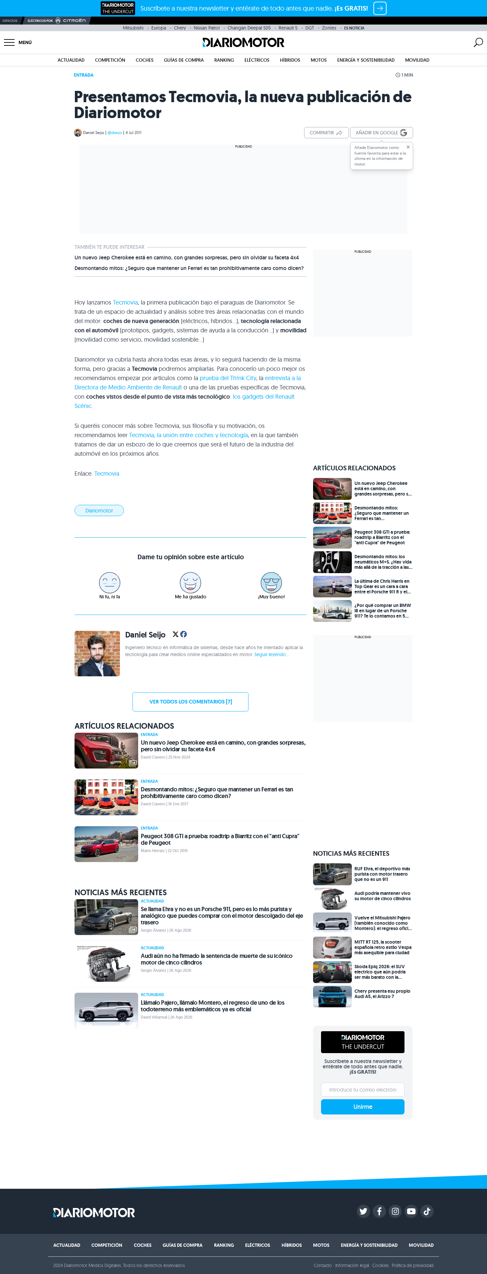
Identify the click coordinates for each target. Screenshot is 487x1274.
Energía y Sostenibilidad (366, 60)
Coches (144, 60)
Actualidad (71, 60)
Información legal (352, 1265)
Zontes (329, 28)
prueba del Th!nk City (228, 378)
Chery (180, 28)
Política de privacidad (413, 1265)
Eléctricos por (40, 21)
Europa (158, 28)
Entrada (83, 75)
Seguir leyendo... (271, 654)
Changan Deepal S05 (249, 28)
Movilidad (417, 60)
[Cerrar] (408, 147)
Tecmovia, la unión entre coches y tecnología (188, 435)
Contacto (323, 1265)
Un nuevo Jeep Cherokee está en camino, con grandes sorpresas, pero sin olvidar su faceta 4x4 (187, 257)
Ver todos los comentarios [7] (190, 701)
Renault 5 (288, 28)
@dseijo (115, 132)
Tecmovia (125, 302)
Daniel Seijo (93, 132)
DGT (309, 28)
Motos (319, 60)
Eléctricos (256, 60)
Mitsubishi (133, 28)
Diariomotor (99, 510)
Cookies (380, 1265)
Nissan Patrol (207, 28)
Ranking (224, 60)
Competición (110, 60)
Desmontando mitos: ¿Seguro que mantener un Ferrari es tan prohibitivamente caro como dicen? (189, 268)
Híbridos (290, 60)
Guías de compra (184, 60)
